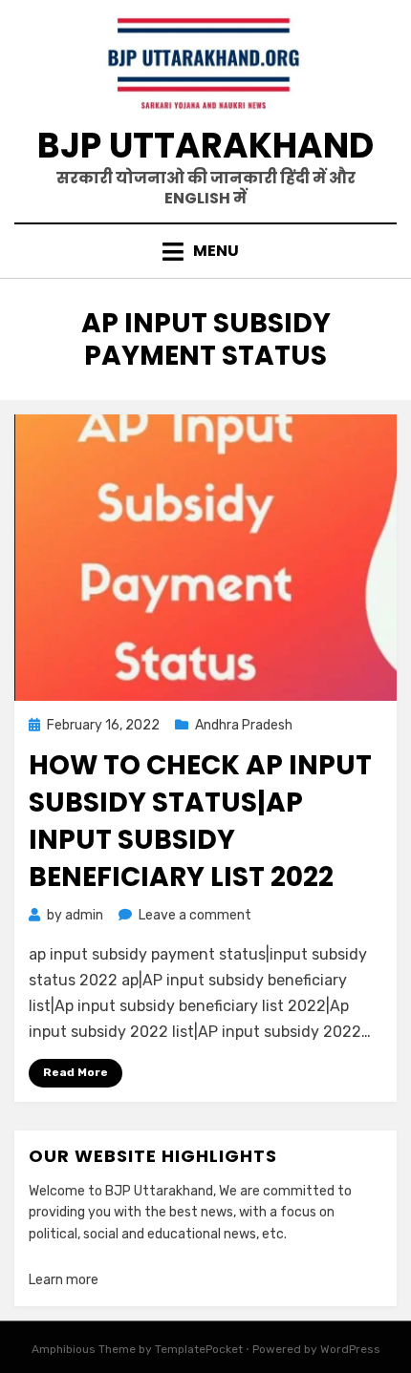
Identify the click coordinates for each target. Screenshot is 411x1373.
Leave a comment (195, 915)
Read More (75, 1072)
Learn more (63, 1280)
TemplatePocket (199, 1349)
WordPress (350, 1349)
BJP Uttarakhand (205, 145)
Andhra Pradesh (243, 725)
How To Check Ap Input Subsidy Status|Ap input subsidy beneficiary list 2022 (200, 822)
